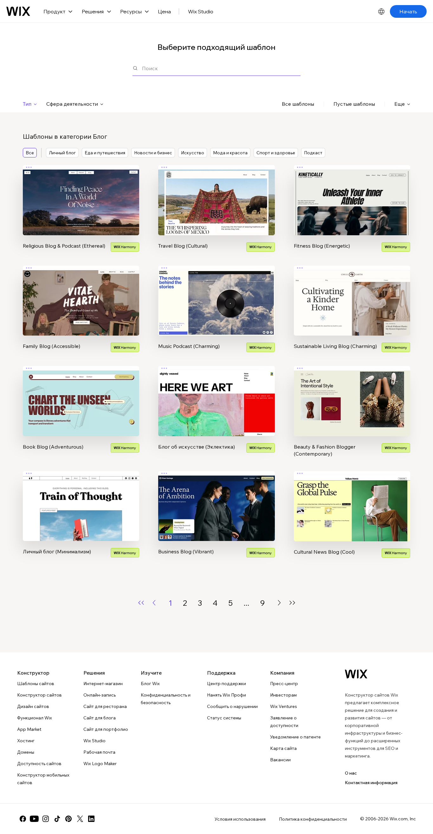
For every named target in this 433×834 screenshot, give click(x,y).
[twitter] (80, 818)
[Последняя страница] (292, 603)
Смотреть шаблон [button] (81, 212)
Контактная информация (371, 782)
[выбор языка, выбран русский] (381, 11)
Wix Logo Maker (100, 763)
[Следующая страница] (279, 602)
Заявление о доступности (284, 721)
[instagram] (45, 818)
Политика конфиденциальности (313, 819)
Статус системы (224, 718)
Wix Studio (200, 11)
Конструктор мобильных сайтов (43, 778)
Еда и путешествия (105, 153)
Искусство (192, 153)
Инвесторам (283, 695)
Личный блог (62, 153)
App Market (29, 729)
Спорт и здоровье (275, 153)
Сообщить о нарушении (232, 706)
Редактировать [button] (81, 194)
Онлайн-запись (99, 695)
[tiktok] (57, 818)
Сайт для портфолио (105, 729)
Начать (408, 11)
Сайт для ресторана (105, 706)
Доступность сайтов (39, 763)
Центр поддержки (226, 683)
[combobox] (221, 68)
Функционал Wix (34, 718)
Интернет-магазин (103, 683)
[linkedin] (91, 818)
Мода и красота (230, 153)
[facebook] (23, 818)
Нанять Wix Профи (226, 695)
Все (30, 153)
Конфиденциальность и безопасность (166, 698)
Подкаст (313, 153)
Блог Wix (150, 683)
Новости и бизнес (153, 153)
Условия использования (240, 819)
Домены (25, 752)
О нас (351, 773)
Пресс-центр (284, 683)
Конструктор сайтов (39, 695)
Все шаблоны (298, 104)
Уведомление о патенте (295, 737)
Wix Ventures (283, 706)
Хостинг (26, 741)
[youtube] (34, 818)
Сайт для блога (99, 718)
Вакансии (280, 760)
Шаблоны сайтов (35, 683)
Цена (164, 11)
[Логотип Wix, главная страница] (18, 11)
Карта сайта (283, 748)
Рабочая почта (99, 752)
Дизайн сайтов (33, 706)
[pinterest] (68, 818)
